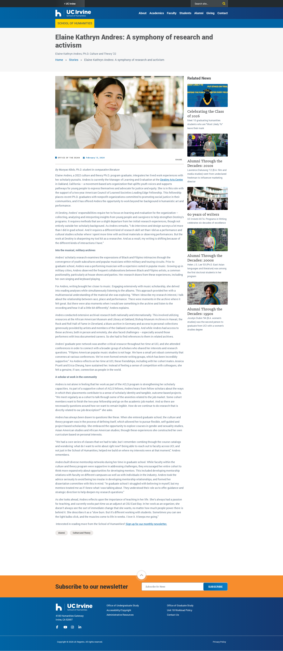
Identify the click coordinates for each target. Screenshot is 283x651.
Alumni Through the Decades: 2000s (204, 258)
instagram (73, 627)
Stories (73, 60)
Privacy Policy (219, 641)
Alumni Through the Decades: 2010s (204, 163)
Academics (156, 13)
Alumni (198, 13)
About (143, 13)
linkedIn (80, 627)
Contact (222, 13)
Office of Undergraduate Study (123, 605)
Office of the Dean (69, 157)
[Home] (74, 606)
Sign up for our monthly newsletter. (146, 524)
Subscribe (215, 586)
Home (59, 60)
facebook (58, 627)
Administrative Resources (120, 614)
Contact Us (173, 614)
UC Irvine (70, 3)
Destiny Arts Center (171, 179)
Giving (210, 13)
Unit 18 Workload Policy (179, 610)
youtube (65, 627)
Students (185, 13)
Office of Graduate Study (180, 605)
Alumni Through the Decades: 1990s (204, 311)
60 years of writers (203, 214)
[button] (141, 575)
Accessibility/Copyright (119, 610)
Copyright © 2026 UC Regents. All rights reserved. (80, 641)
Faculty (171, 13)
